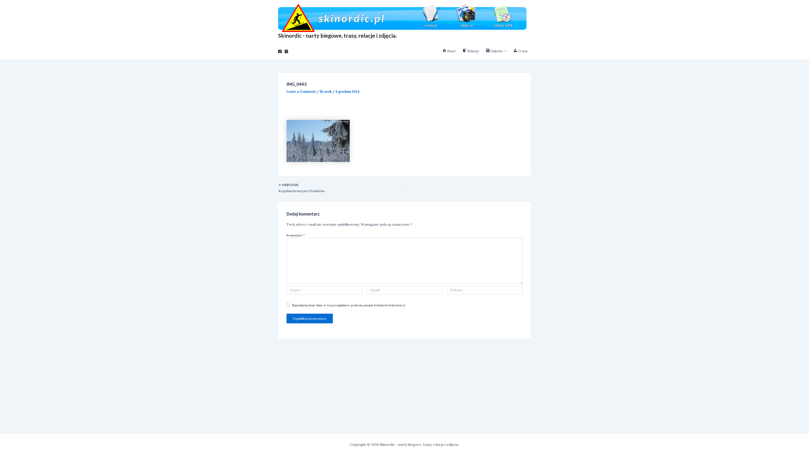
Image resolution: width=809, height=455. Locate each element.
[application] (504, 51)
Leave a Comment (301, 91)
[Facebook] (280, 51)
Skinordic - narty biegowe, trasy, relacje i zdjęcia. (337, 35)
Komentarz (296, 235)
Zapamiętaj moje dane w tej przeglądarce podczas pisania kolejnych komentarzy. (349, 305)
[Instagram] (286, 51)
